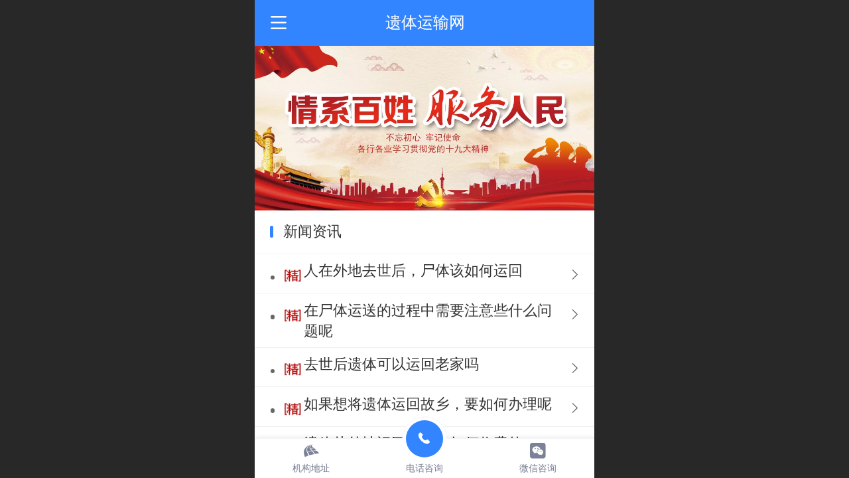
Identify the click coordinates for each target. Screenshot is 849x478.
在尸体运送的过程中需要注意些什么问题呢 (428, 320)
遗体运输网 (425, 22)
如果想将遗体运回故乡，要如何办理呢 (428, 404)
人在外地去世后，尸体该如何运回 (413, 270)
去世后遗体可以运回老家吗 (391, 364)
